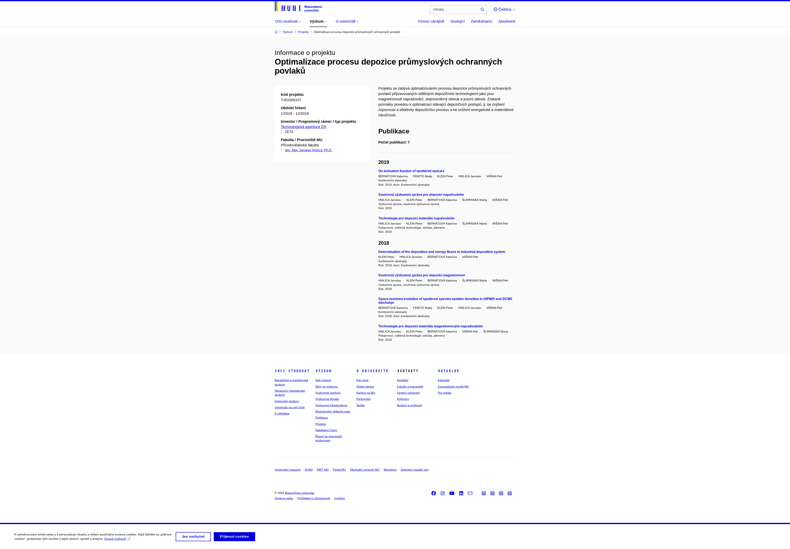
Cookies (339, 498)
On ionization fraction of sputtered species (411, 171)
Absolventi (506, 21)
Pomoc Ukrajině (431, 21)
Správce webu (284, 498)
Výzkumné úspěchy (328, 392)
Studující (457, 21)
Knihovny (403, 399)
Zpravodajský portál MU (453, 386)
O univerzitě (372, 371)
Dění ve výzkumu (326, 386)
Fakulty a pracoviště (410, 386)
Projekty (320, 424)
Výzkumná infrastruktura (331, 405)
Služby (360, 405)
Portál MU (339, 469)
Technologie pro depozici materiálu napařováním (416, 218)
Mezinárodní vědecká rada (332, 411)
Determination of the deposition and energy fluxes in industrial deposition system (441, 252)
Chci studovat (292, 371)
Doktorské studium (287, 401)
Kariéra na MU (365, 392)
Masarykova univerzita (299, 493)
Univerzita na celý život (289, 407)
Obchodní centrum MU (365, 469)
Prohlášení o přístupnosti (313, 498)
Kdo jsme (362, 380)
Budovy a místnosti (409, 405)
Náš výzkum (323, 380)
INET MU (323, 469)
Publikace (321, 417)
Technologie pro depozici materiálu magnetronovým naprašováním (430, 326)
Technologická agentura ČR (303, 127)
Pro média (444, 392)
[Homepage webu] (298, 6)
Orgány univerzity (408, 392)
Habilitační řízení (326, 430)
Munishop (390, 469)
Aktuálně (448, 371)
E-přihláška (282, 413)
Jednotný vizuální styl (414, 469)
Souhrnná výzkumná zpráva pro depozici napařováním (421, 194)
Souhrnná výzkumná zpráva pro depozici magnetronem (421, 275)
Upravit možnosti (115, 538)
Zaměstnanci (481, 21)
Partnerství (363, 399)
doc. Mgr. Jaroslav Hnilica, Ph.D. (308, 150)
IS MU (309, 469)
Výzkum (323, 371)
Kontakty (402, 380)
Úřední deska (365, 386)
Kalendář (444, 380)
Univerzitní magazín (288, 469)
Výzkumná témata (327, 399)
